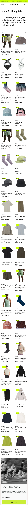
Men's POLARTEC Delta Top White (21, 428)
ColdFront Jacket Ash (19, 405)
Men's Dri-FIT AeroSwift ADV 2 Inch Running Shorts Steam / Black (7, 147)
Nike (2, 49)
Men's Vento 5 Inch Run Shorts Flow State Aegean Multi (20, 99)
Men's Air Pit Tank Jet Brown (19, 263)
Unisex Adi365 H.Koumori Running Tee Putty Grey (6, 382)
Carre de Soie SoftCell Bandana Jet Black (6, 75)
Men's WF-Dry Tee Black (6, 263)
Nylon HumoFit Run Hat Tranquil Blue (6, 122)
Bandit (2, 96)
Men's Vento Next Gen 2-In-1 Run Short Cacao (21, 336)
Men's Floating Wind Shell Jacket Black (20, 451)
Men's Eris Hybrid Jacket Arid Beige (6, 240)
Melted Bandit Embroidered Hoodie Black (21, 382)
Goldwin (16, 168)
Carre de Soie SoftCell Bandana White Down (19, 75)
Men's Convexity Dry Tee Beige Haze (6, 217)
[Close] (25, 460)
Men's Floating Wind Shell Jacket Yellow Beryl (6, 451)
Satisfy (16, 49)
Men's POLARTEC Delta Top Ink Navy (7, 428)
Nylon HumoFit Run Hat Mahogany (6, 336)
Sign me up (14, 502)
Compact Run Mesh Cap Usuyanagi (20, 170)
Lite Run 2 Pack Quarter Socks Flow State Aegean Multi (6, 99)
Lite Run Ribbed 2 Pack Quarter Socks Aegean (20, 311)
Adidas (2, 357)
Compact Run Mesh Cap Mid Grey (6, 194)
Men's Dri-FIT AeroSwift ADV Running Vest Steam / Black (6, 312)
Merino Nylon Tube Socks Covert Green (20, 146)
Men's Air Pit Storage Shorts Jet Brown (7, 286)
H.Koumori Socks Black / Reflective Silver (6, 359)
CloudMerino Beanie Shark (20, 51)
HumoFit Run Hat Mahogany (18, 122)
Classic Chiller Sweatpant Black (6, 405)
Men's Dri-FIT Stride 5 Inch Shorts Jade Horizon (7, 51)
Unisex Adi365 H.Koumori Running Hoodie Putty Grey (20, 359)
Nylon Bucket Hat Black (20, 193)
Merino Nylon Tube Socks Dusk (6, 170)
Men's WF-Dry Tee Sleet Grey (20, 240)
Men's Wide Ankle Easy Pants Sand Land (20, 217)
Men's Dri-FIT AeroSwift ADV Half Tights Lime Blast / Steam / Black (21, 287)
